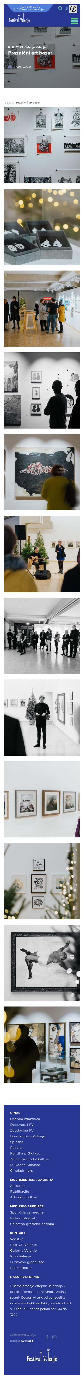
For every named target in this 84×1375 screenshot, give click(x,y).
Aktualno (18, 1186)
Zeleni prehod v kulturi (29, 1159)
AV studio (27, 1341)
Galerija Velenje (23, 1250)
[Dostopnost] (73, 9)
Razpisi (16, 1148)
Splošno (16, 1142)
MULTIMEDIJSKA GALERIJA (31, 1180)
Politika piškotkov (25, 1153)
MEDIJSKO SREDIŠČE (27, 1206)
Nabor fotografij (24, 1218)
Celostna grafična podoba (32, 1224)
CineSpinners (21, 1171)
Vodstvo (16, 1239)
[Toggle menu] (74, 21)
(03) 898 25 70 (30, 6)
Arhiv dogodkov (23, 1197)
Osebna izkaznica (25, 1119)
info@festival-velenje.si (30, 9)
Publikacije (19, 1191)
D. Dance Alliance (25, 1165)
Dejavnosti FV (22, 1125)
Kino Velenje (20, 1256)
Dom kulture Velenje (27, 1136)
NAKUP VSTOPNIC (24, 1277)
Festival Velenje (23, 1245)
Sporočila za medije (27, 1212)
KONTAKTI (18, 1233)
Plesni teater (21, 1268)
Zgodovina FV (22, 1130)
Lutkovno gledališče (27, 1262)
